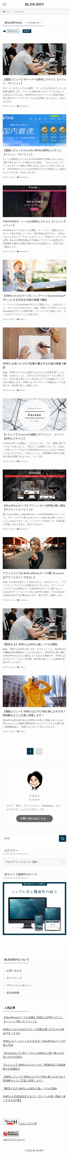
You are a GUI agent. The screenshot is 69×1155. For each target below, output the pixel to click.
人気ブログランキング (14, 1139)
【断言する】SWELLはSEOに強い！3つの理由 (30, 1088)
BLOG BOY (34, 4)
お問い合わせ (14, 970)
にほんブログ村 (28, 1123)
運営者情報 (12, 992)
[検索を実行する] (62, 838)
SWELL (27, 31)
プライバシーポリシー (19, 985)
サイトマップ (14, 978)
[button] (4, 4)
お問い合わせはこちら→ (34, 818)
